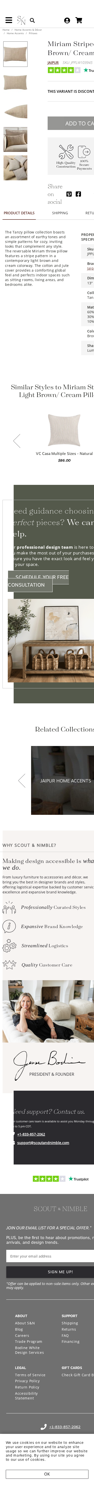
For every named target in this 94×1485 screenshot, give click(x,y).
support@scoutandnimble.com (43, 1142)
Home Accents (15, 33)
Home (6, 29)
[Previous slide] (17, 441)
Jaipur (53, 62)
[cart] (78, 20)
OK (47, 1474)
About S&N (25, 1323)
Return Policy (27, 1387)
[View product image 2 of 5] (15, 83)
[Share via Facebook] (78, 194)
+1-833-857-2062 (31, 1134)
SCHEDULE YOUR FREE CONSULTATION (38, 581)
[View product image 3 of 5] (15, 111)
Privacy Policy (27, 1381)
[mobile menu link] (9, 21)
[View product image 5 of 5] (15, 168)
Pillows (32, 33)
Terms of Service (30, 1375)
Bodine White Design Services (29, 1350)
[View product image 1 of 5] (15, 54)
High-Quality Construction (66, 165)
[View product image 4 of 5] (15, 139)
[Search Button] (32, 20)
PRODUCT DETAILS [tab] (19, 213)
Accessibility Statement (26, 1396)
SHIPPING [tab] (60, 213)
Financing (70, 1341)
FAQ (65, 1335)
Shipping (70, 1323)
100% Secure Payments (84, 165)
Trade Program (28, 1341)
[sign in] (67, 20)
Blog (19, 1329)
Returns (69, 1329)
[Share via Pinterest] (69, 194)
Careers (22, 1335)
